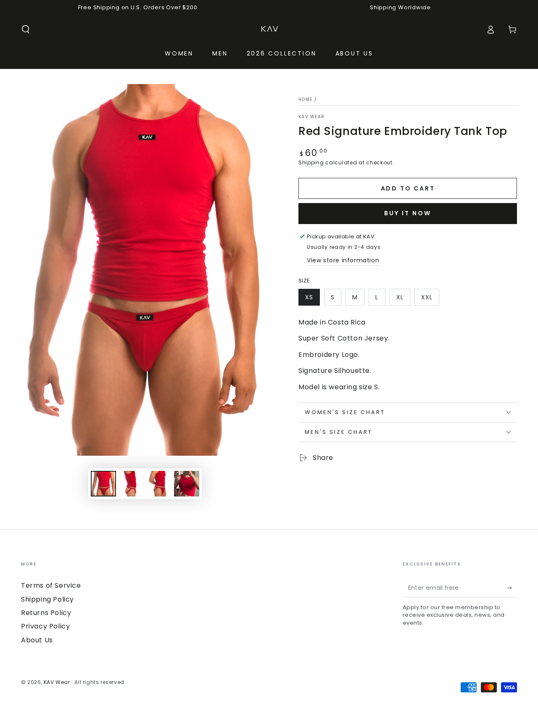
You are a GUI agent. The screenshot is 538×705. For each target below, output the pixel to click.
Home (305, 99)
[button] (26, 29)
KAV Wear (311, 117)
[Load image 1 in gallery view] (103, 483)
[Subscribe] (512, 587)
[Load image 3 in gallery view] (158, 483)
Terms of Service (51, 585)
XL (400, 297)
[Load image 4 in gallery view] (186, 483)
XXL (427, 297)
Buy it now (407, 213)
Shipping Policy (47, 599)
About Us (37, 640)
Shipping (311, 162)
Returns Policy (46, 613)
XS (309, 297)
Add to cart (408, 188)
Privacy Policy (45, 626)
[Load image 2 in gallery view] (131, 483)
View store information (343, 260)
